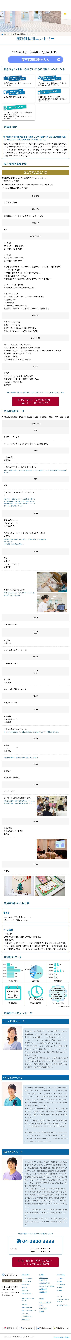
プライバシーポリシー (59, 1337)
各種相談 (24, 1304)
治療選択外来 (43, 1292)
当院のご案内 (25, 1275)
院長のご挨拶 (25, 1284)
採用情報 (41, 1299)
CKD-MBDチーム (26, 1316)
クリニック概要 (26, 1281)
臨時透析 (59, 1290)
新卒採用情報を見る (35, 59)
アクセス (59, 1296)
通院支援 (24, 1287)
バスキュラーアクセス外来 (47, 1286)
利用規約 (67, 1337)
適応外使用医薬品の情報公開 (63, 1300)
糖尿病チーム (25, 1319)
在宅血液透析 (61, 1284)
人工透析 (59, 1278)
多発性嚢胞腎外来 (44, 1283)
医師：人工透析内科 (45, 1302)
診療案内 (41, 1275)
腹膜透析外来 (43, 1289)
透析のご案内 (61, 1275)
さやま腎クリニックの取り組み (28, 1300)
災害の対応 (25, 1290)
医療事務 (41, 1311)
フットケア (25, 1313)
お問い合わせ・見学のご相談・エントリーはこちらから (35, 401)
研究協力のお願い (27, 1293)
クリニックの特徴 (27, 1278)
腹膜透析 (59, 1287)
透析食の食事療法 (27, 1307)
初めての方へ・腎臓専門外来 (43, 1279)
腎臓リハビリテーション (29, 1310)
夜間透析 (59, 1281)
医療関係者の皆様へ (63, 1305)
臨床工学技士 (43, 1308)
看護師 (41, 1305)
